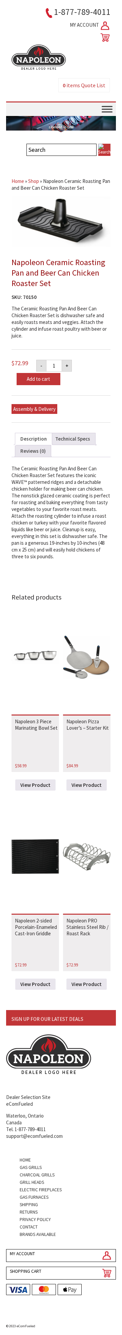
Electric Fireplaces (41, 1190)
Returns (29, 1212)
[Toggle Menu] (107, 109)
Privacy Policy (35, 1219)
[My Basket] (103, 37)
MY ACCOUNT (85, 25)
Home (18, 181)
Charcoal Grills (37, 1175)
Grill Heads (32, 1182)
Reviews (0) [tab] (33, 451)
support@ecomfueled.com (34, 1136)
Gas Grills (31, 1167)
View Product (35, 785)
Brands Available (38, 1234)
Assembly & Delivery (34, 409)
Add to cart (38, 379)
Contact (29, 1227)
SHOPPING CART (25, 1271)
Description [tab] (33, 439)
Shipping (29, 1205)
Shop (33, 181)
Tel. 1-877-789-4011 (26, 1129)
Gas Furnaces (34, 1197)
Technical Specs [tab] (72, 439)
